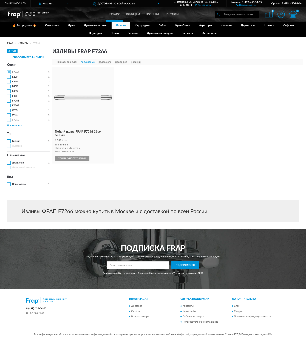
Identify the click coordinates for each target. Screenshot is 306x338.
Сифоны (288, 25)
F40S (15, 91)
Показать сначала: (66, 62)
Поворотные (19, 184)
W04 (15, 115)
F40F (15, 86)
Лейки (162, 25)
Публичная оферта (193, 316)
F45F (15, 96)
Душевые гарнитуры (160, 33)
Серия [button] (11, 64)
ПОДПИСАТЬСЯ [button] (185, 265)
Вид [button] (10, 177)
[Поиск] (218, 14)
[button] (246, 5)
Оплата (135, 311)
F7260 (15, 120)
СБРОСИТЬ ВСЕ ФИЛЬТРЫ (28, 57)
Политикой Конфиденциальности (154, 273)
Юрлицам (133, 14)
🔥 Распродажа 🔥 (24, 25)
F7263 (15, 105)
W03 (15, 110)
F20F (15, 77)
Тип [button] (9, 133)
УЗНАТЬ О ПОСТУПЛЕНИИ (72, 158)
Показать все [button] (14, 125)
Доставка (136, 306)
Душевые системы (95, 25)
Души (71, 25)
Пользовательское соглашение (200, 322)
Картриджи (142, 25)
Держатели (248, 25)
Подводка (95, 33)
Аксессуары (209, 33)
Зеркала (133, 33)
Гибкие (16, 141)
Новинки (152, 14)
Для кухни (18, 163)
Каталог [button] (114, 14)
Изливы (121, 25)
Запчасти (188, 33)
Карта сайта (189, 311)
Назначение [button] (16, 155)
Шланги (269, 25)
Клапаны (226, 25)
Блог (236, 306)
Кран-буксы (182, 25)
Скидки (238, 311)
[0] (293, 14)
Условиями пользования (185, 273)
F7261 (15, 101)
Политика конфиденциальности (252, 316)
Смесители (52, 25)
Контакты (172, 14)
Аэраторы (205, 25)
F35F (15, 81)
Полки (115, 33)
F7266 (15, 72)
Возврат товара (140, 316)
